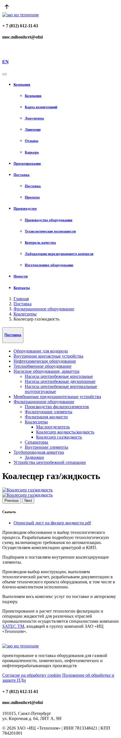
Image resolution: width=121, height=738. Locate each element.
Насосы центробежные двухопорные (60, 381)
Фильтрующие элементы (48, 411)
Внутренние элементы (46, 447)
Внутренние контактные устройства (48, 356)
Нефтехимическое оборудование (45, 361)
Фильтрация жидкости (46, 416)
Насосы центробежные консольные (59, 376)
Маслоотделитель (53, 427)
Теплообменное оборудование (42, 366)
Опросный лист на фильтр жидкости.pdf (52, 522)
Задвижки (34, 457)
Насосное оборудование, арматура (46, 371)
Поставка (23, 303)
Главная (21, 298)
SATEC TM (13, 626)
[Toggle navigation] (4, 74)
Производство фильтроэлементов (57, 406)
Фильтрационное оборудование (44, 308)
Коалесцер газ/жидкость (59, 437)
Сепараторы (36, 442)
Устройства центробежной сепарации (50, 462)
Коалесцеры (25, 314)
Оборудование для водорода (41, 351)
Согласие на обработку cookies (31, 675)
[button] (66, 84)
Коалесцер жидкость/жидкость (65, 432)
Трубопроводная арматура (39, 452)
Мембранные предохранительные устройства (57, 396)
